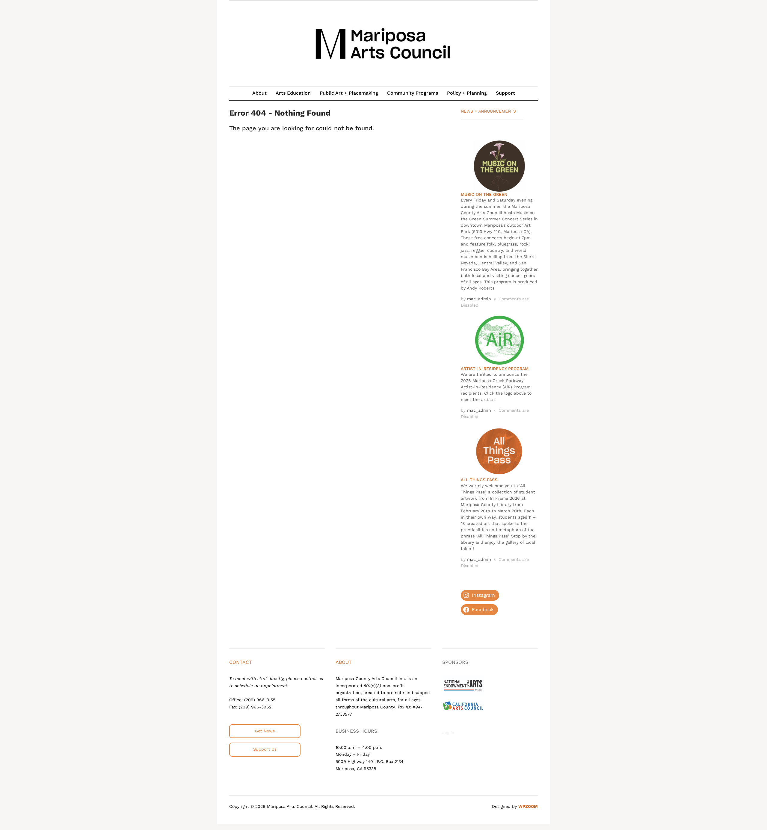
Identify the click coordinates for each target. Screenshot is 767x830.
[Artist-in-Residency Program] (499, 339)
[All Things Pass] (499, 451)
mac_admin (479, 298)
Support (505, 93)
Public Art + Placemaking (349, 93)
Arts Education (293, 93)
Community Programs (412, 93)
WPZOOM (528, 806)
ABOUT (344, 662)
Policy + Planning (467, 93)
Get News (265, 730)
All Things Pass (479, 479)
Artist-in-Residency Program (495, 368)
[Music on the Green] (499, 165)
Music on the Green (484, 194)
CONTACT (240, 662)
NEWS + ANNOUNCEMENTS (488, 111)
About (259, 93)
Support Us (265, 749)
